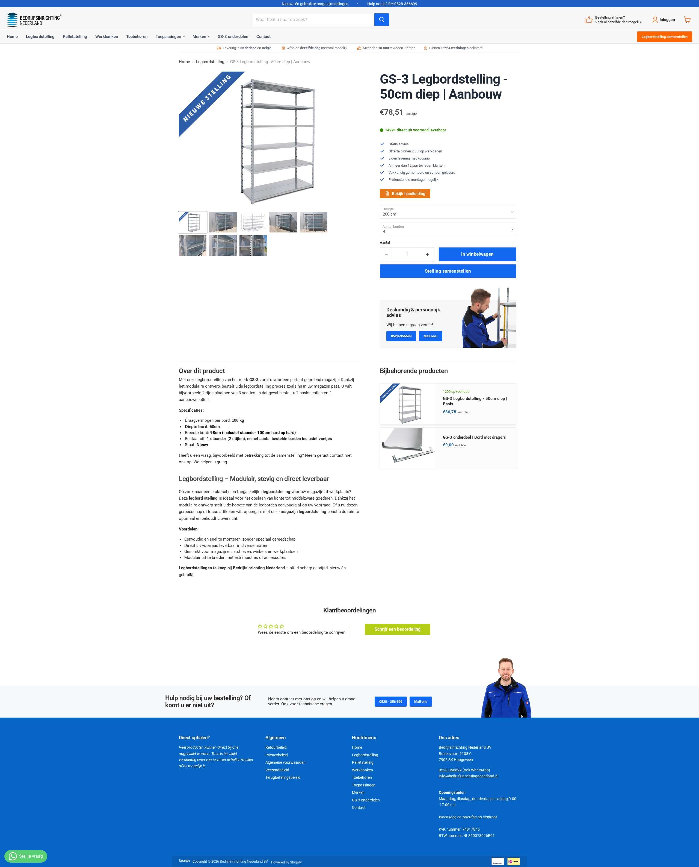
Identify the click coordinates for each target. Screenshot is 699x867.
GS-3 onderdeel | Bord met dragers (474, 437)
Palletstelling (75, 36)
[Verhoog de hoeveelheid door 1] (427, 254)
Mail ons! (430, 336)
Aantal (385, 242)
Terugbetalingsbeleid (282, 777)
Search (184, 861)
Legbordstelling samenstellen (665, 37)
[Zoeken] (381, 19)
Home (12, 36)
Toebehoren (136, 36)
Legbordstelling (40, 36)
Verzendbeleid (277, 770)
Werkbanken (106, 36)
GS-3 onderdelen (233, 36)
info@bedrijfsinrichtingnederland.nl (468, 776)
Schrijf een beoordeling (397, 629)
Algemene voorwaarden (285, 762)
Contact (263, 36)
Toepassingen (169, 36)
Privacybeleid (276, 755)
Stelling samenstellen (448, 271)
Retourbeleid (276, 747)
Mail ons (420, 702)
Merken (199, 36)
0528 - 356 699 (390, 702)
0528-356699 (401, 336)
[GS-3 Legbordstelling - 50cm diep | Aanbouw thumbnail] (192, 222)
